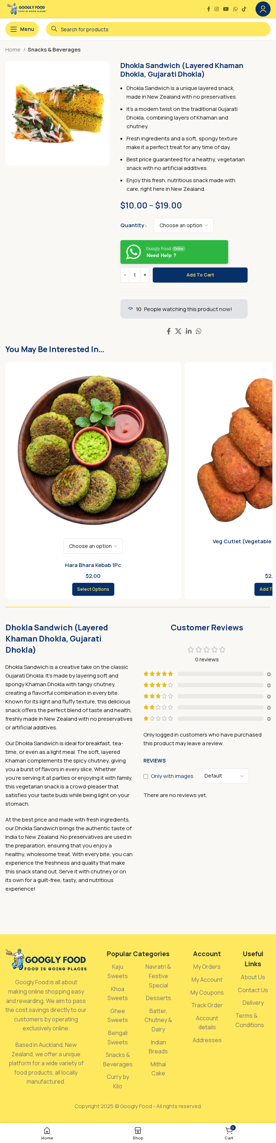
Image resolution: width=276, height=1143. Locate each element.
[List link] (118, 971)
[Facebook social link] (208, 9)
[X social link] (178, 331)
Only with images (172, 776)
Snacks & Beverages (54, 49)
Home (13, 49)
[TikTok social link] (244, 9)
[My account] (263, 9)
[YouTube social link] (226, 9)
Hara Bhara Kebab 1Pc (93, 565)
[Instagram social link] (216, 9)
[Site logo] (26, 8)
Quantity (132, 225)
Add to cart (200, 274)
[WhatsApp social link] (235, 9)
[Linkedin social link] (189, 331)
